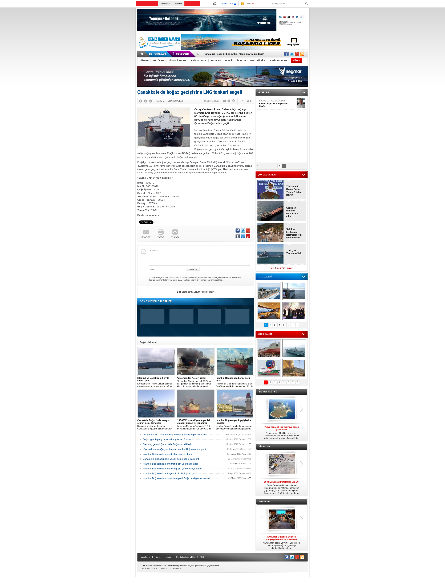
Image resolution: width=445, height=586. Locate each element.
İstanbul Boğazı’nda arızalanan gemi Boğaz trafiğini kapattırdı (176, 478)
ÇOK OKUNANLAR (267, 175)
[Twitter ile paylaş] (292, 54)
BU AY (290, 268)
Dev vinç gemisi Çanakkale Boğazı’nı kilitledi (167, 444)
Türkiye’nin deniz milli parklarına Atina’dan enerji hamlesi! (235, 54)
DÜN (272, 268)
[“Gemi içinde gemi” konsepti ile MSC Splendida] (269, 291)
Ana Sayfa (145, 557)
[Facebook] (140, 101)
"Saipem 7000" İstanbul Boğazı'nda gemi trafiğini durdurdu (175, 434)
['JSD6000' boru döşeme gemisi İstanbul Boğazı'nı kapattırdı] (196, 404)
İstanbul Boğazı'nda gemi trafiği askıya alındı (167, 454)
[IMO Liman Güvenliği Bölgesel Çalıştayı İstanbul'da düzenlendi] (281, 519)
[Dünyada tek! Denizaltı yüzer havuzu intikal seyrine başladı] (294, 291)
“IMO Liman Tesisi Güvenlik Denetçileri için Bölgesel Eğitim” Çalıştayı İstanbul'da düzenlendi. (281, 542)
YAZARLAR (263, 92)
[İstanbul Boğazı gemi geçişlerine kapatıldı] (235, 404)
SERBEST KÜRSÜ (268, 392)
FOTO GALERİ (265, 277)
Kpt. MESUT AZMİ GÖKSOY (273, 104)
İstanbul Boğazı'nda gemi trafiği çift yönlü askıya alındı (172, 468)
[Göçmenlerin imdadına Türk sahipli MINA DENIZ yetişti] (269, 368)
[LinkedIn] (243, 236)
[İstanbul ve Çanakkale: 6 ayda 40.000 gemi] (156, 361)
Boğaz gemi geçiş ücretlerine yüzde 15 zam (167, 439)
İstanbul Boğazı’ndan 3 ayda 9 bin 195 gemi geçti (170, 473)
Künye (157, 557)
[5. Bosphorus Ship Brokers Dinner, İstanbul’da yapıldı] (294, 311)
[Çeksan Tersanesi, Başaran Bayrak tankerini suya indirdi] (269, 348)
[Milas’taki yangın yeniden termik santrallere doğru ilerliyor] (294, 368)
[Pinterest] (248, 236)
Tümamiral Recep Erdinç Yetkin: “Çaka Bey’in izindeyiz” (293, 190)
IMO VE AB (264, 501)
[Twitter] (145, 101)
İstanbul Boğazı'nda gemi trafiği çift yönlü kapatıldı (170, 463)
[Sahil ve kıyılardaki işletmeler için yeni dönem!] (270, 233)
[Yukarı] (175, 233)
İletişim (168, 557)
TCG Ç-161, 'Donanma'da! (293, 252)
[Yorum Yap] (224, 101)
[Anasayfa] (142, 54)
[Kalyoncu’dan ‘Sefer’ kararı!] (196, 361)
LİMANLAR (264, 446)
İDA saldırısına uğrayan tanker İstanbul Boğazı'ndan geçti (174, 449)
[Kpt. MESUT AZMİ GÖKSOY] (301, 103)
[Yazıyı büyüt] (249, 101)
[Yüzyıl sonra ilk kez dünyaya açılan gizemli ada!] (281, 409)
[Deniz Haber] (159, 50)
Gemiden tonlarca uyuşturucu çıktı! (292, 212)
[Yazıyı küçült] (241, 101)
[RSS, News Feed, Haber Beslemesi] (302, 54)
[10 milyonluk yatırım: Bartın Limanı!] (281, 464)
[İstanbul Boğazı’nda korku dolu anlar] (235, 361)
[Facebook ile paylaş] (286, 54)
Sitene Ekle (165, 4)
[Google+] (150, 101)
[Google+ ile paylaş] (297, 54)
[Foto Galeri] (158, 54)
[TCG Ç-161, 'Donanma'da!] (270, 254)
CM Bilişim (176, 568)
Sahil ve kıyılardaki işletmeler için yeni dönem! (294, 233)
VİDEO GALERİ (265, 334)
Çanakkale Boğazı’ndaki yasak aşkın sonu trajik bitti (171, 458)
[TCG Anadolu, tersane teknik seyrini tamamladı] (294, 348)
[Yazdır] (233, 101)
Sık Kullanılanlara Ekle (185, 557)
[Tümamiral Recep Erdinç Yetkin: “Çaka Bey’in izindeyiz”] (270, 190)
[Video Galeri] (180, 54)
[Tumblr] (238, 236)
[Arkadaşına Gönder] (229, 101)
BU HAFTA (281, 268)
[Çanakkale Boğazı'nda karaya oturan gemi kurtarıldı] (156, 404)
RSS (202, 557)
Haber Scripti (165, 568)
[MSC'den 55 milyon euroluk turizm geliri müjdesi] (269, 311)
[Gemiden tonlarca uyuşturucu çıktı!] (270, 211)
